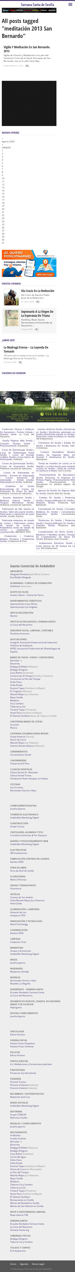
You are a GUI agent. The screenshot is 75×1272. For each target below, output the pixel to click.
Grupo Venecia (17, 736)
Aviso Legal (38, 1263)
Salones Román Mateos (22, 745)
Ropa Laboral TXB (19, 1214)
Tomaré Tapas (17, 709)
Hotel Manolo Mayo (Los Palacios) (27, 900)
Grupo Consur (17, 826)
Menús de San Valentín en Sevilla (27, 1206)
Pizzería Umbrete (19, 1085)
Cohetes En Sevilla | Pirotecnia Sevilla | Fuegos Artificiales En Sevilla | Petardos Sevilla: (55, 500)
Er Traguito (15, 691)
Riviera (13, 727)
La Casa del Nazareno (21, 624)
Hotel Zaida (16, 903)
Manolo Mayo (17, 694)
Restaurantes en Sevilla (22, 1199)
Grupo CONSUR (18, 1114)
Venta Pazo (15, 712)
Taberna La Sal (17, 706)
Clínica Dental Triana (20, 775)
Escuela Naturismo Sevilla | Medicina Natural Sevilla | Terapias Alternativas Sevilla (17, 500)
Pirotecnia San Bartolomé (23, 1073)
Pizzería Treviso (18, 1081)
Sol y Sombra (16, 703)
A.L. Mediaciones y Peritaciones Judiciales (31, 1064)
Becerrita (15, 663)
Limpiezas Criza (18, 942)
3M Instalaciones (18, 853)
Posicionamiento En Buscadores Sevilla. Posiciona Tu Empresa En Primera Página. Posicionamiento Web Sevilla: (55, 478)
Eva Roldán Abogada (20, 577)
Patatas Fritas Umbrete (22, 1046)
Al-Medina (15, 1135)
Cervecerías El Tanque (21, 675)
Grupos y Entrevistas (20, 950)
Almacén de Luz (18, 912)
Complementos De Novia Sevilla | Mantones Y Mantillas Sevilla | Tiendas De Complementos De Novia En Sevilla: (55, 535)
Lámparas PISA (17, 915)
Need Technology (19, 924)
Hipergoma (16, 1007)
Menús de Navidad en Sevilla (24, 1203)
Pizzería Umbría (18, 1088)
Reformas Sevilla (18, 1117)
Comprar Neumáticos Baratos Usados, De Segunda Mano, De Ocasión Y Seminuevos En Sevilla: (55, 454)
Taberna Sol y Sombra (21, 1184)
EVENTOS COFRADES (11, 283)
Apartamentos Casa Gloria (23, 603)
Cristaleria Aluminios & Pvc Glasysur (28, 835)
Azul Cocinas (16, 787)
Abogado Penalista (19, 574)
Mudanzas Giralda (19, 971)
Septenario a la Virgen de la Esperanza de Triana (37, 313)
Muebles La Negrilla (20, 983)
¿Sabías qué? (8, 340)
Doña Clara (16, 682)
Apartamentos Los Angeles (24, 607)
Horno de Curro (18, 739)
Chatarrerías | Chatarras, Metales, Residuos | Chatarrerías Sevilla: (17, 539)
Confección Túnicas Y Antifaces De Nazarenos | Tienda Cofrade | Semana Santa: (17, 432)
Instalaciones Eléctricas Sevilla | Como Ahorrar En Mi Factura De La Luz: (55, 546)
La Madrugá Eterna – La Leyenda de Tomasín (26, 349)
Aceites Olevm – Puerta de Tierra (27, 595)
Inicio (13, 1263)
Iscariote (14, 724)
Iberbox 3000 (16, 861)
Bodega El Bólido (18, 666)
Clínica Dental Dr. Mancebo (24, 772)
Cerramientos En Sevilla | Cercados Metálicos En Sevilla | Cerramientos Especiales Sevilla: (55, 511)
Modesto (14, 700)
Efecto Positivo (17, 1034)
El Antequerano (18, 1250)
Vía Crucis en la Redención (37, 291)
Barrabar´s (16, 660)
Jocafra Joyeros (17, 808)
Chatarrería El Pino (19, 763)
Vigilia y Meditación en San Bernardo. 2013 (27, 49)
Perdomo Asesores (19, 633)
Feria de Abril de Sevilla (22, 870)
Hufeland (14, 586)
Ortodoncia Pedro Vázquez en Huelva (29, 778)
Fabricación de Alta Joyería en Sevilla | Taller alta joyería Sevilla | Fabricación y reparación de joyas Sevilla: (17, 513)
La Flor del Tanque (19, 1172)
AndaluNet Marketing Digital (24, 817)
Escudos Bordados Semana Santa (27, 992)
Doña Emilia (16, 685)
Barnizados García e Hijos (23, 790)
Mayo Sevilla (16, 697)
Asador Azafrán (18, 1138)
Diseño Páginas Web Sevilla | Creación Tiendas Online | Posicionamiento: (17, 443)
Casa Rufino (16, 672)
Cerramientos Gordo (20, 754)
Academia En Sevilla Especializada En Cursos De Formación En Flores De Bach (17, 489)
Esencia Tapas (17, 688)
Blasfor (13, 615)
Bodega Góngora (18, 669)
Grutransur (15, 888)
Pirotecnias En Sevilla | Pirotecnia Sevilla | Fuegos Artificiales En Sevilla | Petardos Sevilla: (55, 523)
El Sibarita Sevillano (20, 715)
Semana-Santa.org (19, 1230)
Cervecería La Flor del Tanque (25, 678)
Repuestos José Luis (20, 1096)
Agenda (24, 1263)
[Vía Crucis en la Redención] (11, 304)
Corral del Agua (18, 1156)
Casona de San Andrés (21, 897)
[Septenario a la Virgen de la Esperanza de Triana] (11, 325)
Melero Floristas (18, 879)
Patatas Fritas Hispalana (22, 1043)
